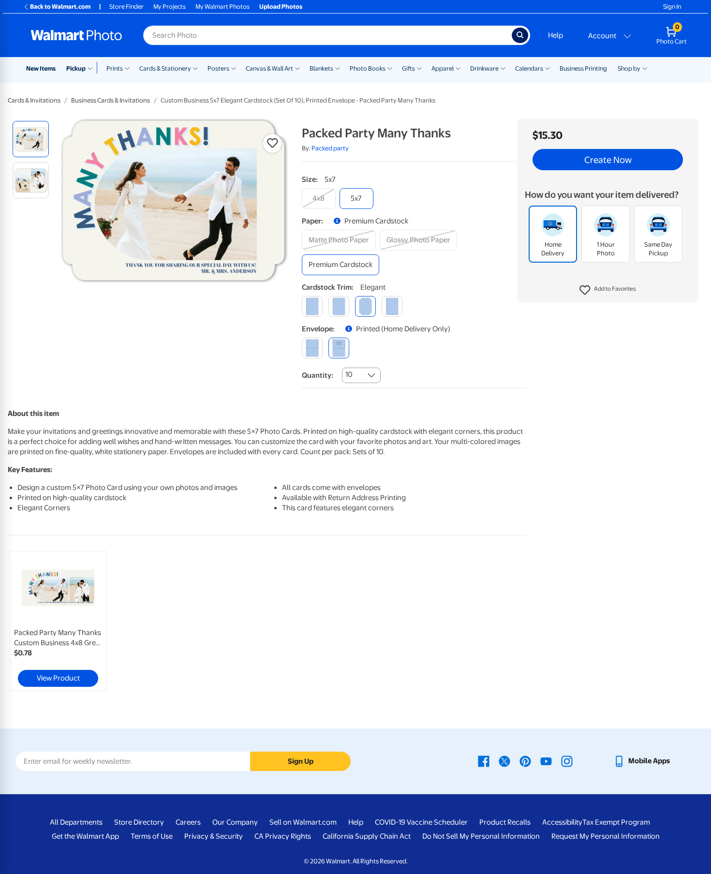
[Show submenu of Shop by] (645, 68)
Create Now (608, 159)
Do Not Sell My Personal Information (481, 836)
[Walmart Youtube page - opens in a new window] (546, 760)
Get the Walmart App (85, 836)
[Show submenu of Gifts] (419, 68)
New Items (41, 68)
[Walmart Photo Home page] (76, 35)
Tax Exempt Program (616, 822)
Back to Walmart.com (60, 6)
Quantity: (317, 375)
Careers (188, 822)
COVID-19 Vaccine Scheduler (421, 822)
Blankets (321, 68)
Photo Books (367, 68)
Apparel (442, 68)
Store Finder (126, 6)
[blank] (312, 348)
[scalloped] (392, 306)
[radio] (31, 139)
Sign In (672, 6)
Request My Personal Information (605, 836)
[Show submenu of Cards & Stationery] (195, 68)
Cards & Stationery (165, 68)
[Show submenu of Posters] (234, 68)
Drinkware (484, 68)
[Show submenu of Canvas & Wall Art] (297, 68)
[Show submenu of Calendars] (547, 68)
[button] (608, 290)
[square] (312, 306)
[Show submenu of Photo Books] (390, 68)
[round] (338, 306)
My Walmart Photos (222, 6)
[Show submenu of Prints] (127, 68)
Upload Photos (280, 6)
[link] (58, 621)
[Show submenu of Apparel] (458, 68)
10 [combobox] (349, 374)
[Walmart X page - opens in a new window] (504, 760)
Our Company (235, 822)
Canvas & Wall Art (269, 68)
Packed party (330, 148)
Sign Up (300, 761)
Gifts (408, 68)
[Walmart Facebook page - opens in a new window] (483, 760)
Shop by (629, 68)
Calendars (529, 68)
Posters (218, 68)
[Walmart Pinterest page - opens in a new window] (525, 760)
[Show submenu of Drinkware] (503, 68)
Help (555, 35)
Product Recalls (505, 822)
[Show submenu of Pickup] (92, 68)
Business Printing (583, 68)
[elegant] (365, 306)
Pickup (76, 68)
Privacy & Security (213, 836)
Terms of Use (152, 836)
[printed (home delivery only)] (338, 348)
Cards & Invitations (34, 100)
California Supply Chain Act (367, 836)
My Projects (169, 6)
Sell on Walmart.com (303, 822)
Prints (114, 68)
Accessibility (562, 822)
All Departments (76, 822)
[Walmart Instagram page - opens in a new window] (567, 760)
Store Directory (139, 822)
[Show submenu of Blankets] (338, 68)
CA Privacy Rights (282, 836)
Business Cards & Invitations (110, 100)
